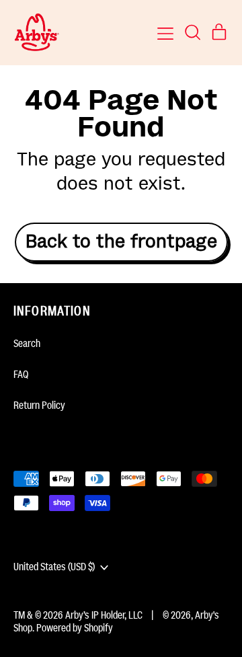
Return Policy (39, 405)
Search (26, 344)
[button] (192, 32)
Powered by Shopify (74, 628)
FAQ (20, 375)
